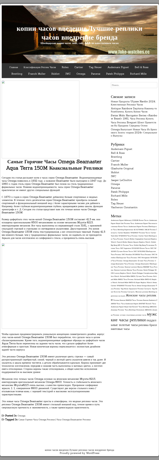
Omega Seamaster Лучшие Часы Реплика (138, 261)
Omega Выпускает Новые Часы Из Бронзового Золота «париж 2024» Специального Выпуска (134, 132)
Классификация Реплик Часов (40, 67)
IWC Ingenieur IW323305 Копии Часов (135, 248)
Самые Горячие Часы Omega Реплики (36, 419)
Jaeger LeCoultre (121, 180)
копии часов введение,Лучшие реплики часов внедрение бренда (79, 33)
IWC (68, 73)
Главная (13, 67)
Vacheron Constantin (124, 207)
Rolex (65, 67)
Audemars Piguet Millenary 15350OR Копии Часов (129, 220)
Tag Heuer (95, 67)
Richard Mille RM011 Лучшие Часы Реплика (136, 276)
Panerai (95, 73)
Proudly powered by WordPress (79, 453)
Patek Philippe (115, 73)
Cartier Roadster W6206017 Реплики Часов (134, 233)
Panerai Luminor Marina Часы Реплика (128, 270)
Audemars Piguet (118, 67)
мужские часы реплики (134, 317)
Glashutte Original (122, 168)
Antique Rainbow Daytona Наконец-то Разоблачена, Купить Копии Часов (134, 110)
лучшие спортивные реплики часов (133, 315)
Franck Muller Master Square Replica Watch (133, 242)
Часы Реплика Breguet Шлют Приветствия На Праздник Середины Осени (133, 124)
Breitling (16, 73)
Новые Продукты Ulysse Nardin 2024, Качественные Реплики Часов (133, 103)
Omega (80, 73)
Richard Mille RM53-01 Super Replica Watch (135, 282)
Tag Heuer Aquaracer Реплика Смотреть (136, 289)
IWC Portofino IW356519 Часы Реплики (136, 254)
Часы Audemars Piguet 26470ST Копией (136, 303)
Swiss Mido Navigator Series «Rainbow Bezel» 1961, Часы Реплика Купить (134, 117)
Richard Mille (138, 73)
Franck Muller (36, 73)
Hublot (55, 73)
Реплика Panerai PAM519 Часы (124, 300)
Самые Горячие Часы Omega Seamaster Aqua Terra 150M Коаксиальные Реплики (54, 164)
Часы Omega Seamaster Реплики (74, 419)
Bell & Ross (141, 67)
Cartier (78, 67)
